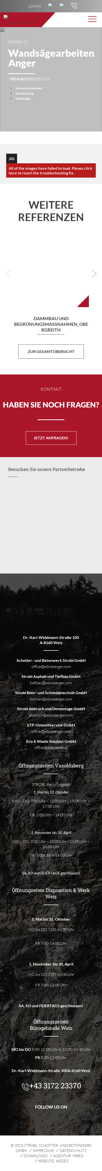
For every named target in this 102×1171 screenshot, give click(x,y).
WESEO (62, 1161)
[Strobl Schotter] (51, 19)
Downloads (36, 1155)
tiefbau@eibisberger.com (51, 682)
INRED (78, 1155)
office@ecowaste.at (51, 747)
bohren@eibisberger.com (51, 699)
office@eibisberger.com (51, 666)
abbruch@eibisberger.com (51, 715)
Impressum (43, 1150)
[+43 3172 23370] (74, 7)
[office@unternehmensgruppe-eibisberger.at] (62, 5)
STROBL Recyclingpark (51, 784)
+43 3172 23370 (55, 1085)
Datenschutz (73, 1150)
